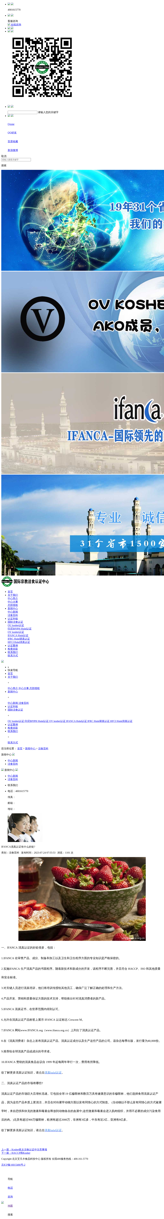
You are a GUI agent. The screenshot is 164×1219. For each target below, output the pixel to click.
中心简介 (13, 598)
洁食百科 (13, 615)
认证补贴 (13, 618)
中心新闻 (13, 611)
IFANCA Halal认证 (18, 635)
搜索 (3, 165)
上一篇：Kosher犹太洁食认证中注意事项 (24, 1149)
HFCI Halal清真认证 (19, 642)
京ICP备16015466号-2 (13, 1164)
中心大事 (13, 601)
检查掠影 (13, 648)
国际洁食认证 (15, 622)
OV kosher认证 (16, 632)
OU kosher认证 (16, 625)
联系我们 (13, 652)
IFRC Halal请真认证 (19, 638)
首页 (10, 591)
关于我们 (13, 595)
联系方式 (13, 655)
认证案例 (13, 645)
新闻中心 (13, 608)
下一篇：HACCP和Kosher (15, 1153)
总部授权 (13, 605)
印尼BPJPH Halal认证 (20, 628)
